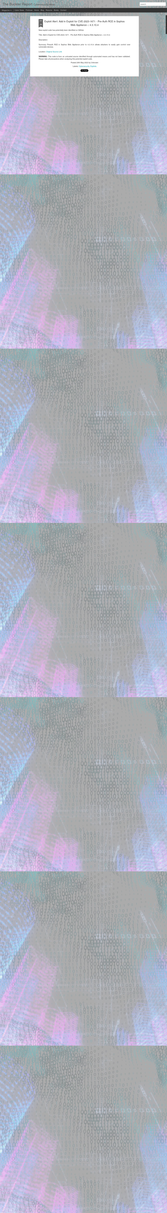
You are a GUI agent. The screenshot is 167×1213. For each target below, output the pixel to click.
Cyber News (19, 10)
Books (56, 10)
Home (36, 10)
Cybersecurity (84, 66)
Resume (49, 10)
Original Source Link (54, 51)
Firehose (29, 10)
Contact (63, 10)
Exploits (93, 66)
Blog (42, 10)
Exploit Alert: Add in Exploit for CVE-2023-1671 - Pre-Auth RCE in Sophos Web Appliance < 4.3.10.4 (84, 23)
